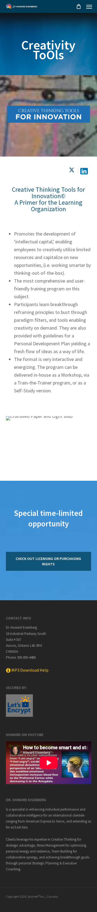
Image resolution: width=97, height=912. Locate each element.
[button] (89, 6)
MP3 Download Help (29, 670)
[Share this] (72, 170)
